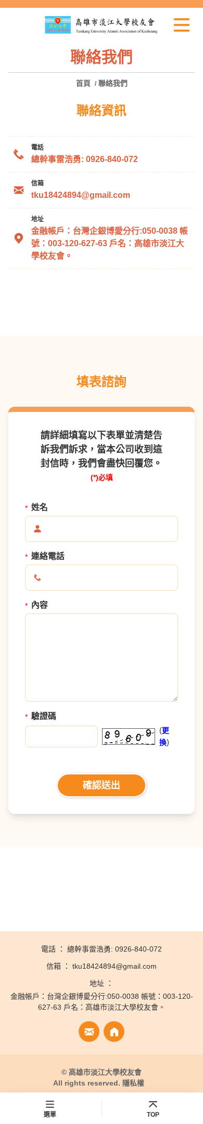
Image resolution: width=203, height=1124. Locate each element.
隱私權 (133, 1083)
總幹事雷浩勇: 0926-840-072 (84, 159)
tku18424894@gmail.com (80, 195)
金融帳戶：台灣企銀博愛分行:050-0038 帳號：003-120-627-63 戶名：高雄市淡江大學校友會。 (109, 243)
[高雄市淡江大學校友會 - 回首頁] (101, 24)
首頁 (84, 83)
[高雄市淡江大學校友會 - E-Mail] (89, 1031)
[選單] (182, 25)
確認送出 (101, 785)
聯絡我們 (113, 83)
